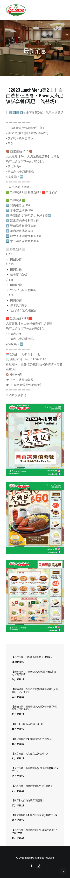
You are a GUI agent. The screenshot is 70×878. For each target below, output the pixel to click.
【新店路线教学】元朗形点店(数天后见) (32, 739)
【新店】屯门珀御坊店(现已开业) (28, 800)
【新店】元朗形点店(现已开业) (27, 724)
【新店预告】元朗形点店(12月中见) (30, 753)
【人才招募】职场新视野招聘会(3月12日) (32, 657)
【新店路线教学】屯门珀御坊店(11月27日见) (34, 815)
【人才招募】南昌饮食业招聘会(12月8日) (32, 785)
